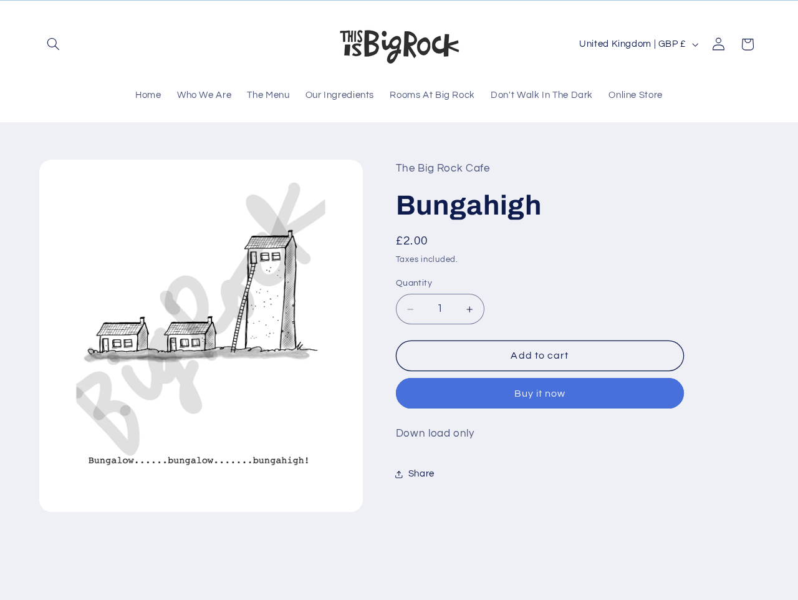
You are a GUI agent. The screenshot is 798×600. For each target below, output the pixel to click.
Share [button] (421, 474)
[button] (53, 44)
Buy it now (540, 394)
